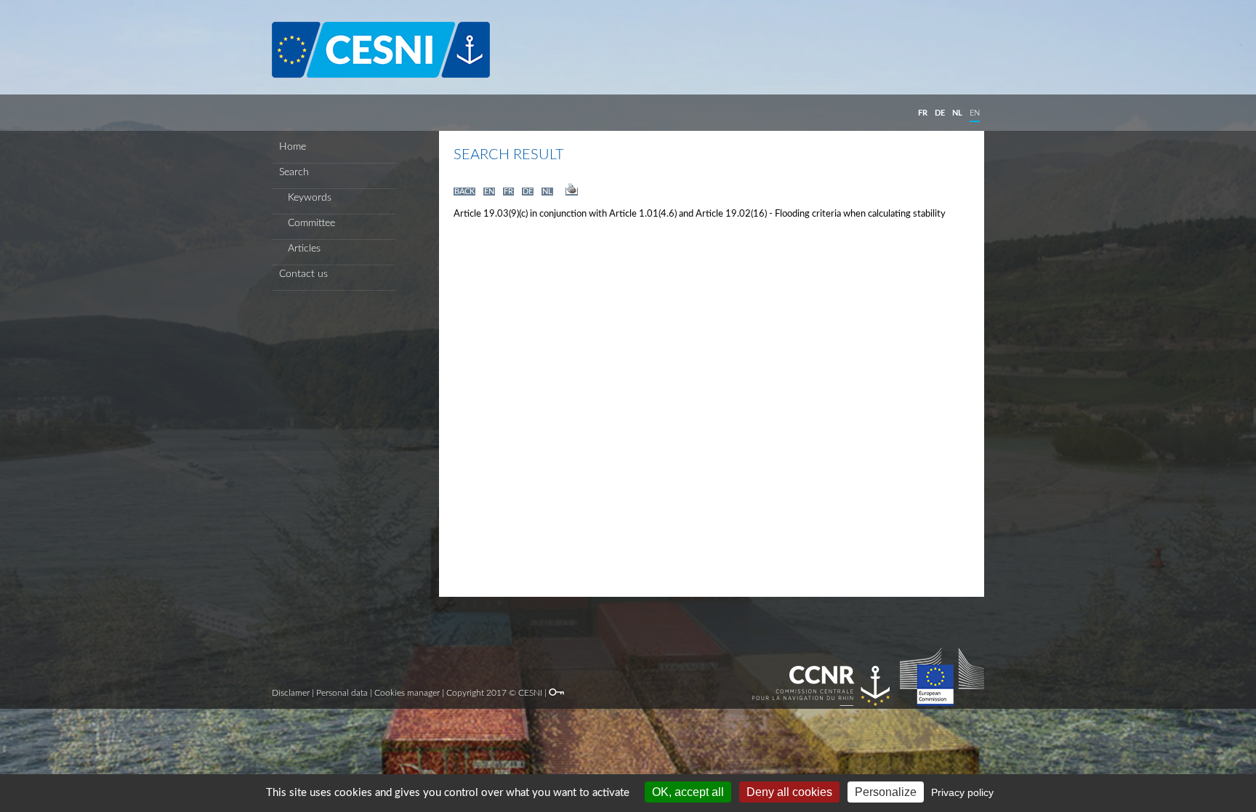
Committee (307, 223)
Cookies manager (407, 692)
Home (292, 147)
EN (975, 113)
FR (922, 113)
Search (294, 172)
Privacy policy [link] (962, 792)
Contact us (303, 274)
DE (940, 113)
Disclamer (291, 692)
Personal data (342, 692)
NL (957, 113)
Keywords (305, 198)
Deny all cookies (789, 792)
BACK (464, 192)
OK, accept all (688, 792)
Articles (300, 249)
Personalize (886, 792)
